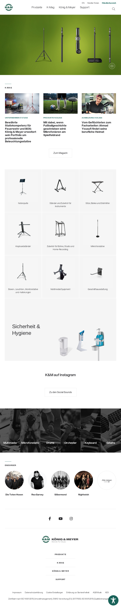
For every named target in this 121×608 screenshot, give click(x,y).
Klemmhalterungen (90, 236)
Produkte (48, 118)
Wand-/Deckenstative (92, 239)
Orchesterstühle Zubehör (93, 187)
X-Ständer (12, 225)
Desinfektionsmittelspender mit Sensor (25, 326)
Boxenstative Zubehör (17, 272)
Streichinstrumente (53, 183)
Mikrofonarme (88, 233)
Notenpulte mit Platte (17, 180)
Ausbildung (88, 118)
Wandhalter (50, 272)
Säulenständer (14, 230)
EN (83, 3)
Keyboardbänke (89, 190)
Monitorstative (14, 266)
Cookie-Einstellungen (54, 592)
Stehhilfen (86, 179)
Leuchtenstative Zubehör (19, 281)
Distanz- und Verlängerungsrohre (22, 269)
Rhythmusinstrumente (55, 189)
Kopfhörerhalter (52, 226)
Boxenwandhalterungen (18, 275)
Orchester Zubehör (16, 186)
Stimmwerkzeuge (53, 192)
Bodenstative (88, 216)
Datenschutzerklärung (34, 592)
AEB (107, 592)
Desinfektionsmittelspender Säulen (23, 323)
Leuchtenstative (15, 278)
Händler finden (93, 3)
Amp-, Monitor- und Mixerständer (59, 229)
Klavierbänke (88, 193)
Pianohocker (87, 196)
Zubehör (11, 197)
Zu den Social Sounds (60, 392)
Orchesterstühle (89, 185)
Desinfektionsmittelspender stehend (24, 320)
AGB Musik (97, 592)
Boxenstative (13, 263)
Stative (48, 269)
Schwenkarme (88, 219)
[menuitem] (37, 7)
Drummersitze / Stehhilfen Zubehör (98, 182)
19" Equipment (51, 232)
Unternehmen (12, 118)
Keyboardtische (15, 227)
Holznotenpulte (15, 189)
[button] (113, 600)
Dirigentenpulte (15, 183)
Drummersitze (88, 176)
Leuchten (12, 195)
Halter (47, 275)
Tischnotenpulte (15, 192)
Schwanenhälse (89, 225)
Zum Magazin (60, 153)
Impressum (16, 592)
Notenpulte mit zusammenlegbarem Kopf (24, 176)
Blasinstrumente (52, 186)
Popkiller (86, 230)
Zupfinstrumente (52, 180)
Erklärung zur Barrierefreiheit (77, 592)
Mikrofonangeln (89, 227)
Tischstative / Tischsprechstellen (96, 222)
